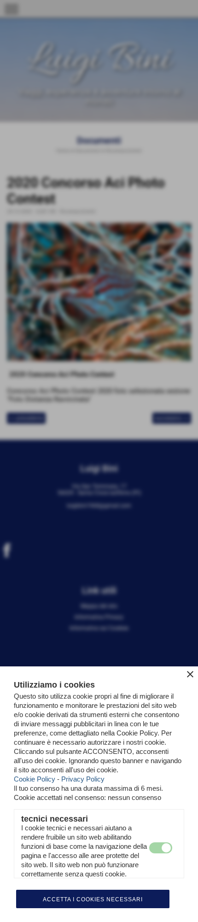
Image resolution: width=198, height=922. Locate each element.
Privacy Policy (83, 779)
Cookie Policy (34, 779)
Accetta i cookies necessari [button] (93, 899)
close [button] (190, 674)
